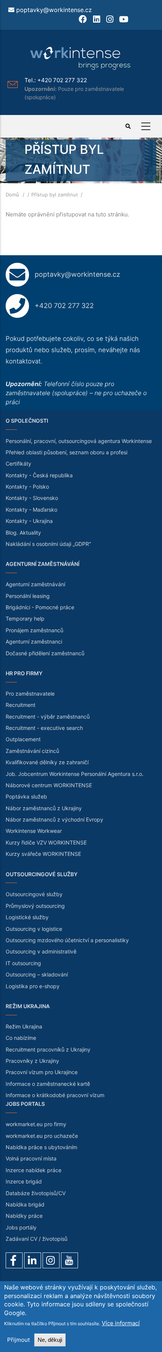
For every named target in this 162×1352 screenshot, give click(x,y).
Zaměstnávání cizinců (32, 751)
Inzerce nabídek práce (33, 1170)
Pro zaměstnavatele (30, 693)
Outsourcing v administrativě (41, 951)
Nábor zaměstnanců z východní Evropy (54, 819)
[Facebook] (14, 1260)
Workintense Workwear (34, 831)
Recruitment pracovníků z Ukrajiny (48, 1049)
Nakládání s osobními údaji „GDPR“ (48, 544)
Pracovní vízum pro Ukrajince (42, 1072)
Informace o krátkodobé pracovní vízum (55, 1095)
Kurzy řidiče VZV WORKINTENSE (46, 842)
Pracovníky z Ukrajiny (32, 1061)
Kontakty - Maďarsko (31, 509)
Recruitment (20, 705)
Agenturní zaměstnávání (35, 584)
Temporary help (25, 618)
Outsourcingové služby (34, 894)
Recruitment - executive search (44, 728)
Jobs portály (21, 1227)
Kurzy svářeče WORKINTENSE (43, 854)
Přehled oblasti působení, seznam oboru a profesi (66, 452)
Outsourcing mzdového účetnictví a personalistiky (67, 940)
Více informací (121, 1323)
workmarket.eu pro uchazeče (42, 1136)
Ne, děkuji (50, 1340)
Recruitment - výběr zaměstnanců (48, 716)
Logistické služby (27, 917)
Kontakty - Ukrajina (29, 521)
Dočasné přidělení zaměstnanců (45, 653)
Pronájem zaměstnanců (34, 630)
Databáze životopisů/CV (36, 1193)
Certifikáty (18, 463)
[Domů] (81, 58)
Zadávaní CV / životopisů (36, 1239)
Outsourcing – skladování (37, 974)
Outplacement (23, 739)
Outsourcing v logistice (34, 929)
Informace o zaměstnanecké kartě (48, 1084)
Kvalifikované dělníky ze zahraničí (47, 762)
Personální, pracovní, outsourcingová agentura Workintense (79, 441)
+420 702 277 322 (62, 80)
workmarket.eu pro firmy (36, 1124)
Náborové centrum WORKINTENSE (49, 785)
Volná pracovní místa (31, 1158)
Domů (12, 195)
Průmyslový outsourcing (35, 906)
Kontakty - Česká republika (39, 475)
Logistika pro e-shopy (33, 986)
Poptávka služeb (26, 796)
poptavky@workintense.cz (54, 10)
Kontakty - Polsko (27, 486)
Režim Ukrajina (24, 1026)
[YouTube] (69, 1260)
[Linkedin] (32, 1260)
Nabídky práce (24, 1216)
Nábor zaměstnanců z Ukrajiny (44, 808)
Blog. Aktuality (23, 532)
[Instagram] (51, 1260)
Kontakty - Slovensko (32, 498)
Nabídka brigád (25, 1204)
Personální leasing (28, 596)
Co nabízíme (21, 1038)
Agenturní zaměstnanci (34, 641)
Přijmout (18, 1339)
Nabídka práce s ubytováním (41, 1147)
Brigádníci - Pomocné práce (40, 607)
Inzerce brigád (24, 1181)
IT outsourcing (23, 963)
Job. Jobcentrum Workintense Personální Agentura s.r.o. (75, 774)
